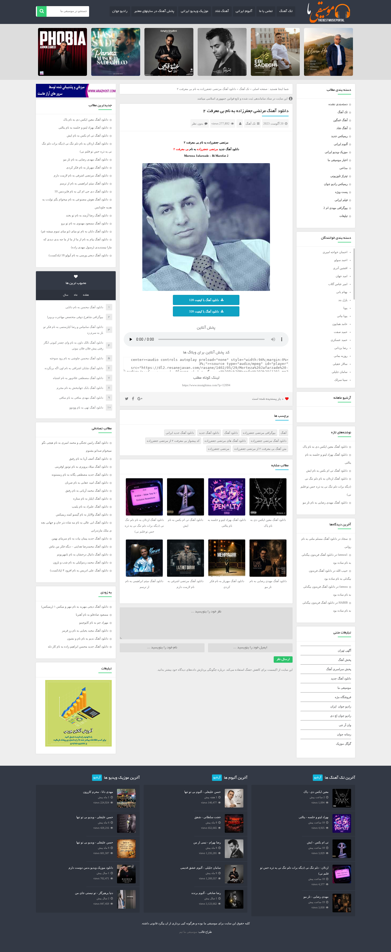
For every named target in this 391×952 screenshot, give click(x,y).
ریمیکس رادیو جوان (336, 184)
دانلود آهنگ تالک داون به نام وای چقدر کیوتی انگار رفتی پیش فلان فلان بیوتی (73, 345)
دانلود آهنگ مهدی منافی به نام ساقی (81, 397)
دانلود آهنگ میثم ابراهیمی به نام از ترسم (84, 183)
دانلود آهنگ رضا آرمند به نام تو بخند (87, 215)
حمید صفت (340, 331)
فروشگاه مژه (343, 697)
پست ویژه (341, 191)
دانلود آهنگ (231, 432)
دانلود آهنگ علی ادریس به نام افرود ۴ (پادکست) (79, 570)
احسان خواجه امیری (335, 252)
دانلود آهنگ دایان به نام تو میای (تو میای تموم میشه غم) (74, 231)
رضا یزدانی (340, 347)
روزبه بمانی (340, 355)
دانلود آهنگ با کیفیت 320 (204, 311)
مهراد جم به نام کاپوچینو (93, 622)
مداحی (343, 168)
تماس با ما (266, 11)
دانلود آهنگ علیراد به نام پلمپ (90, 506)
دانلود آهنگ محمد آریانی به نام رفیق (86, 490)
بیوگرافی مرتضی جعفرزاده (259, 432)
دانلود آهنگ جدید (341, 678)
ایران (333, 706)
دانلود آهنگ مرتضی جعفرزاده (268, 440)
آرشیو (317, 777)
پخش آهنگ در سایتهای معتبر (154, 11)
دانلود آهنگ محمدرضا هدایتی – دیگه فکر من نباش (78, 546)
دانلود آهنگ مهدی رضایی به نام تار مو (325, 502)
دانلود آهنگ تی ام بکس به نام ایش (327, 470)
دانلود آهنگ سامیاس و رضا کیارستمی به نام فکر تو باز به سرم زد (73, 329)
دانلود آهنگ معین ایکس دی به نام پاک (325, 446)
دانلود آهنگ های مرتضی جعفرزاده (225, 440)
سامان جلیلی (339, 371)
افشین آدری (340, 268)
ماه (75, 295)
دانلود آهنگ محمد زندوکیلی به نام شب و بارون (80, 562)
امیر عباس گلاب (337, 284)
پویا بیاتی (342, 316)
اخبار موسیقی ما (338, 160)
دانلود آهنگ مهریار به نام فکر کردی (87, 167)
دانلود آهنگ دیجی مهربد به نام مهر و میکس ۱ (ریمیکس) (74, 606)
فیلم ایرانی (341, 199)
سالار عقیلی (340, 363)
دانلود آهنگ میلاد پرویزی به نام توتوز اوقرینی (81, 466)
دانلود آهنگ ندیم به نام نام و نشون (87, 638)
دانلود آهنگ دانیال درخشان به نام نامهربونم (82, 554)
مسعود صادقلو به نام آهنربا (92, 614)
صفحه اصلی (259, 88)
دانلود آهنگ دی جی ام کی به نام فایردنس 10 (81, 191)
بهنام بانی (341, 292)
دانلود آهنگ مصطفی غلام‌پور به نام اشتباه (78, 378)
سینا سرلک (340, 379)
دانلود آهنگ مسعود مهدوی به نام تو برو (84, 223)
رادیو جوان (119, 11)
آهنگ (283, 432)
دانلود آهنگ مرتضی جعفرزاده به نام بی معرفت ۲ (246, 111)
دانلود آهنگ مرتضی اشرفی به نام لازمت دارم (81, 175)
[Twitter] (127, 399)
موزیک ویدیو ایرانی (194, 11)
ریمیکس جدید (339, 136)
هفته (86, 295)
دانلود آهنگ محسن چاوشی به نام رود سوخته (76, 358)
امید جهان (341, 276)
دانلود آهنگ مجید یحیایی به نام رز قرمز (85, 630)
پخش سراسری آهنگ (338, 669)
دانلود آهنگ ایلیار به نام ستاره (90, 498)
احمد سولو (340, 260)
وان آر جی (345, 725)
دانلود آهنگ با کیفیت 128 (204, 300)
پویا (345, 308)
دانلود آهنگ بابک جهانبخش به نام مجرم (80, 387)
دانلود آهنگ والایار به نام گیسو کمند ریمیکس (82, 514)
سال (65, 295)
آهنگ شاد (222, 11)
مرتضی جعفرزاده (218, 448)
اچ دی (334, 715)
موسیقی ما (344, 687)
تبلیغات (343, 215)
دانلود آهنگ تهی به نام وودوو (86, 407)
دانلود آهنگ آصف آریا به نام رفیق (88, 458)
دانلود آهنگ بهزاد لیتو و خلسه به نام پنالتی (83, 127)
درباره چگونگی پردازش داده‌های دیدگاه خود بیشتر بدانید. (191, 669)
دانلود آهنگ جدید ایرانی (180, 432)
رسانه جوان (344, 734)
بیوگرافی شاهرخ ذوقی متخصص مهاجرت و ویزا (75, 317)
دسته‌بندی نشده (338, 104)
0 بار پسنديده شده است (268, 399)
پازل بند (342, 300)
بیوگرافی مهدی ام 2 (335, 207)
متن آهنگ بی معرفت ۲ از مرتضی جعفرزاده (260, 448)
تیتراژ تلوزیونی (339, 176)
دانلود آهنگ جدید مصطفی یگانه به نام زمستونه (80, 474)
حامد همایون (339, 323)
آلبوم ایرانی (244, 11)
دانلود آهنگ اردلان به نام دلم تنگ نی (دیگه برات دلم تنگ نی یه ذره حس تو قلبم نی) (326, 486)
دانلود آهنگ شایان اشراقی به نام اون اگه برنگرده (74, 368)
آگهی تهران (344, 650)
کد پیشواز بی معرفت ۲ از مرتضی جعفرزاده (173, 440)
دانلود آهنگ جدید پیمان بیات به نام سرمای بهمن (80, 538)
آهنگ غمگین (340, 120)
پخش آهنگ (344, 659)
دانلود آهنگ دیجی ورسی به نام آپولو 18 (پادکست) (78, 255)
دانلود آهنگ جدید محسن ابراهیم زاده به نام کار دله (78, 646)
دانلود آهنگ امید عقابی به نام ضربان (86, 482)
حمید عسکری (339, 339)
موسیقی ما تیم (188, 931)
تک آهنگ (286, 11)
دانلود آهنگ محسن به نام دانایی (84, 307)
